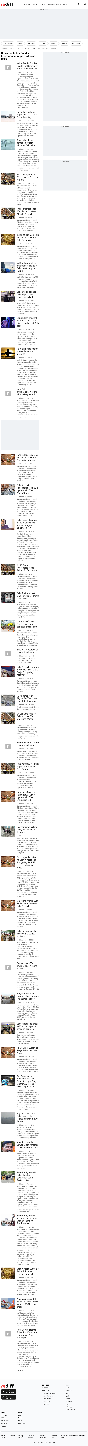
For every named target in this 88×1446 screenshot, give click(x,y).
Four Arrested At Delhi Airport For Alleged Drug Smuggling (28, 767)
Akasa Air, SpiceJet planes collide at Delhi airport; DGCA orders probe (27, 1303)
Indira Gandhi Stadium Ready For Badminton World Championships (27, 66)
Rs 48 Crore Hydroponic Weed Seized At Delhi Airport (28, 568)
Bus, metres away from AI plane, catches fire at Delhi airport (28, 996)
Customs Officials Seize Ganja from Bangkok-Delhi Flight (27, 624)
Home (25, 4)
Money (41, 4)
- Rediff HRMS (46, 1399)
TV (60, 4)
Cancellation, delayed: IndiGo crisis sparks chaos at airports (27, 1026)
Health (20, 1415)
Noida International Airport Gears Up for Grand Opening (27, 115)
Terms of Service (31, 1436)
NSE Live (4, 1418)
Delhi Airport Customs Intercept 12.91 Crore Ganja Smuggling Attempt (28, 671)
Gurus (57, 4)
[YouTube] (50, 1443)
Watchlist (4, 1423)
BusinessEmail (51, 4)
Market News (5, 1420)
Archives (53, 49)
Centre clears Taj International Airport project (27, 966)
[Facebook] (42, 1443)
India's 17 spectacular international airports (27, 651)
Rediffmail (45, 1388)
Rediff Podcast (70, 1409)
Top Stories (8, 43)
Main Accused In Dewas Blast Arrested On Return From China (27, 1145)
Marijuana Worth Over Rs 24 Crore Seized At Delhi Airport (28, 903)
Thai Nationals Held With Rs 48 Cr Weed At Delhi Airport (26, 211)
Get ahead (76, 43)
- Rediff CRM (46, 1401)
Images (20, 49)
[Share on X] (38, 1443)
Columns (28, 49)
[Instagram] (46, 1443)
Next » (20, 1371)
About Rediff (3, 1436)
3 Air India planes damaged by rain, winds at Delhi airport (27, 143)
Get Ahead (69, 1401)
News (33, 4)
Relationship (22, 1423)
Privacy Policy (20, 1436)
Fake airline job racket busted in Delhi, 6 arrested (27, 351)
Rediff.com (69, 1436)
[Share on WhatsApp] (34, 1443)
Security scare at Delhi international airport (28, 743)
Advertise (13, 1436)
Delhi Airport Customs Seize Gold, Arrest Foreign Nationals (28, 1271)
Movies (53, 43)
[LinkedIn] (54, 1443)
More (64, 4)
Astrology (69, 1407)
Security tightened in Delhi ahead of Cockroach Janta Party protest (27, 1176)
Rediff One (45, 1390)
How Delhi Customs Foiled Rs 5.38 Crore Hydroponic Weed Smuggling (27, 1334)
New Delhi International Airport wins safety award (27, 392)
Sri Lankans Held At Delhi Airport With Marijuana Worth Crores (26, 717)
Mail (29, 4)
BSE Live (4, 1415)
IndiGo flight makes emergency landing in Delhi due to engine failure (27, 267)
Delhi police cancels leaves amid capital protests (26, 934)
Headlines (5, 49)
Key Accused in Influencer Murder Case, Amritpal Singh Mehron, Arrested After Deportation (27, 1081)
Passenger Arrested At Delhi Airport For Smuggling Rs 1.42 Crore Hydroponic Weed (27, 862)
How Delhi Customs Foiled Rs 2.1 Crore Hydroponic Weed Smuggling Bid (26, 796)
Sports (64, 43)
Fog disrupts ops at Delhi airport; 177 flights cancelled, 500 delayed (27, 1117)
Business (31, 43)
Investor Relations (43, 1436)
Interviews (37, 49)
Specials (45, 49)
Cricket (42, 43)
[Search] (79, 4)
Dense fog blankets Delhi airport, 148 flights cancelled (26, 294)
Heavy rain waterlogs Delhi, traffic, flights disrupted (27, 830)
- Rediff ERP (45, 1404)
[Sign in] (85, 4)
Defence (13, 49)
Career (20, 1420)
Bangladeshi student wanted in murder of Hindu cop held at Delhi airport (28, 322)
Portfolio (4, 1426)
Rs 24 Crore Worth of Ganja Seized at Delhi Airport (27, 1050)
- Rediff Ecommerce (48, 1396)
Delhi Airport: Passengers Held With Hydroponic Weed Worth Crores (27, 489)
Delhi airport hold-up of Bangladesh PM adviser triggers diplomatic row (27, 524)
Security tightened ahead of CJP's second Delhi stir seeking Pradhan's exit (28, 1219)
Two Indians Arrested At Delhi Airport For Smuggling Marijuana (27, 458)
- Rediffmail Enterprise (49, 1393)
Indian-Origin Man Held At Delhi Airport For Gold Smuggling (28, 238)
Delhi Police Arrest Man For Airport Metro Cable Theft (28, 596)
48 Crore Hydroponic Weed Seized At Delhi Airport (27, 177)
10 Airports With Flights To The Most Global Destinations (27, 698)
